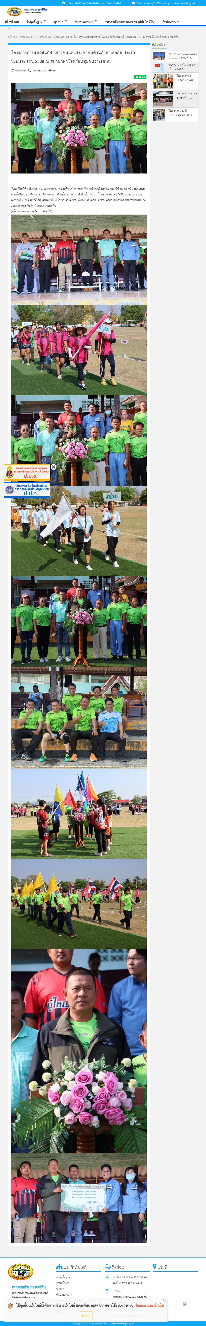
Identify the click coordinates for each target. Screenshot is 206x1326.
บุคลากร (59, 22)
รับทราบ (86, 1315)
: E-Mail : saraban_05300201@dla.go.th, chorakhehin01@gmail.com (167, 3)
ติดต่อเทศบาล (171, 22)
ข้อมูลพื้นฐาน (34, 22)
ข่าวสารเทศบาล (84, 22)
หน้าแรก (13, 22)
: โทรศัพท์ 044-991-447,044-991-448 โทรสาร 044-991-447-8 (93, 3)
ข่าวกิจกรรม (45, 37)
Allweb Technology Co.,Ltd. (122, 1324)
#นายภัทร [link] (82, 189)
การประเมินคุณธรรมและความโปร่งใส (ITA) (129, 22)
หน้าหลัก (12, 37)
